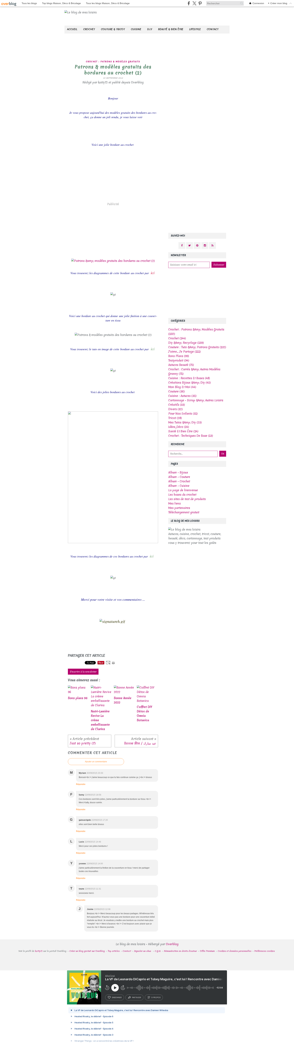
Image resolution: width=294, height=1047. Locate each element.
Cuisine (136, 29)
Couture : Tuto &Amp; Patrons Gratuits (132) (197, 347)
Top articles (114, 951)
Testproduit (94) (178, 360)
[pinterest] (200, 3)
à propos (155, 997)
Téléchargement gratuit (183, 512)
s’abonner (117, 997)
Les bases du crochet (182, 495)
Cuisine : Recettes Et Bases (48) (189, 378)
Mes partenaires (179, 508)
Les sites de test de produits (187, 499)
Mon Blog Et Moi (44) (182, 387)
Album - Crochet (179, 481)
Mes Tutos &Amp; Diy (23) (185, 422)
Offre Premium (207, 951)
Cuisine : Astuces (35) (182, 396)
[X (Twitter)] (194, 3)
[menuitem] (72, 30)
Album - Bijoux (178, 472)
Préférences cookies (264, 951)
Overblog (172, 944)
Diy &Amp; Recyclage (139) (186, 343)
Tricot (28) (175, 418)
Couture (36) (176, 391)
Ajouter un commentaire (96, 761)
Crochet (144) (177, 338)
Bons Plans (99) (178, 356)
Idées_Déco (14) (178, 427)
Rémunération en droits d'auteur (180, 951)
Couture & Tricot (113, 29)
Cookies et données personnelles (234, 951)
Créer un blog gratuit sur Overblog (87, 951)
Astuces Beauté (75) (181, 365)
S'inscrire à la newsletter (83, 671)
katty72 (39, 951)
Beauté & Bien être (170, 29)
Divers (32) (175, 409)
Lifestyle (195, 29)
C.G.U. (158, 951)
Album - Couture (179, 477)
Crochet (89, 29)
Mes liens (174, 503)
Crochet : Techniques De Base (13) (190, 436)
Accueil (72, 29)
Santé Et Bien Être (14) (183, 431)
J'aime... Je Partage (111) (184, 351)
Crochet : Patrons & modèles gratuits (113, 61)
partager (136, 997)
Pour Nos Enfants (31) (183, 413)
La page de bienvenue (183, 490)
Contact (212, 29)
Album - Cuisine (178, 486)
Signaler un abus (143, 951)
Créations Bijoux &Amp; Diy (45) (189, 382)
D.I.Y (149, 29)
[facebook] (189, 3)
